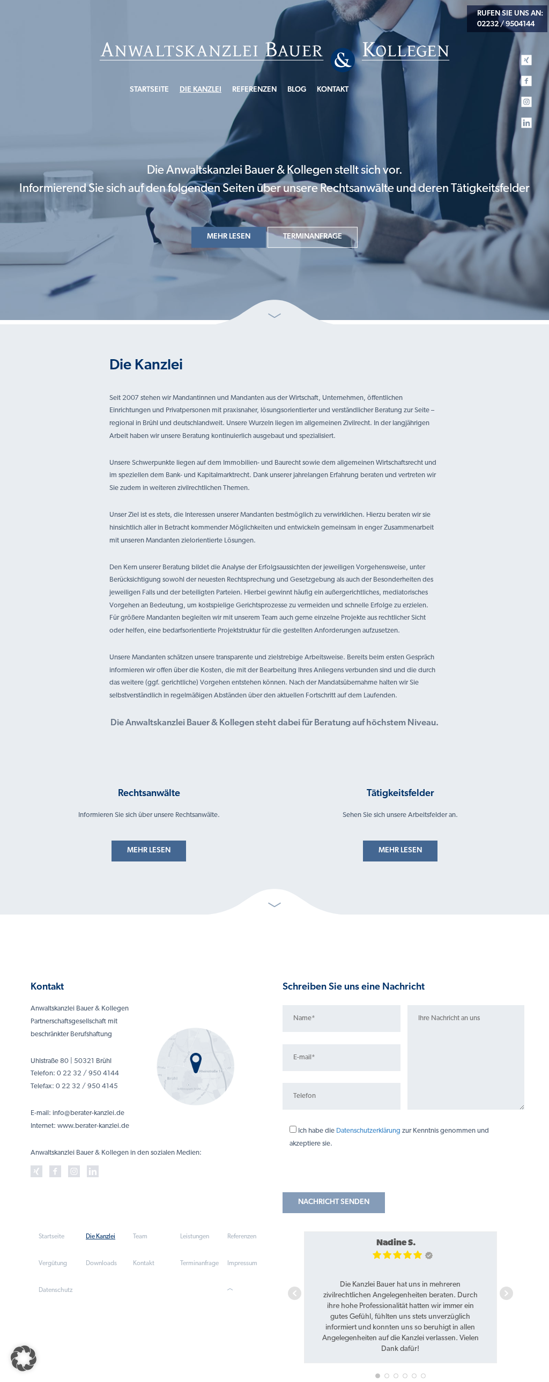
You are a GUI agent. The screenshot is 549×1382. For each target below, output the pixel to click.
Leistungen (194, 1237)
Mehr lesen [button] (228, 237)
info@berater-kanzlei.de (88, 1113)
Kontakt (332, 90)
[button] (23, 1358)
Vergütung (53, 1263)
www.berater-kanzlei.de (93, 1126)
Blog (296, 90)
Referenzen (254, 90)
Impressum (242, 1263)
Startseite (149, 90)
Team (140, 1237)
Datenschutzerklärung (368, 1130)
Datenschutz (55, 1290)
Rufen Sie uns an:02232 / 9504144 (510, 19)
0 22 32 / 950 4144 (88, 1073)
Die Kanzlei (200, 90)
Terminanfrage (199, 1263)
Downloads (101, 1263)
